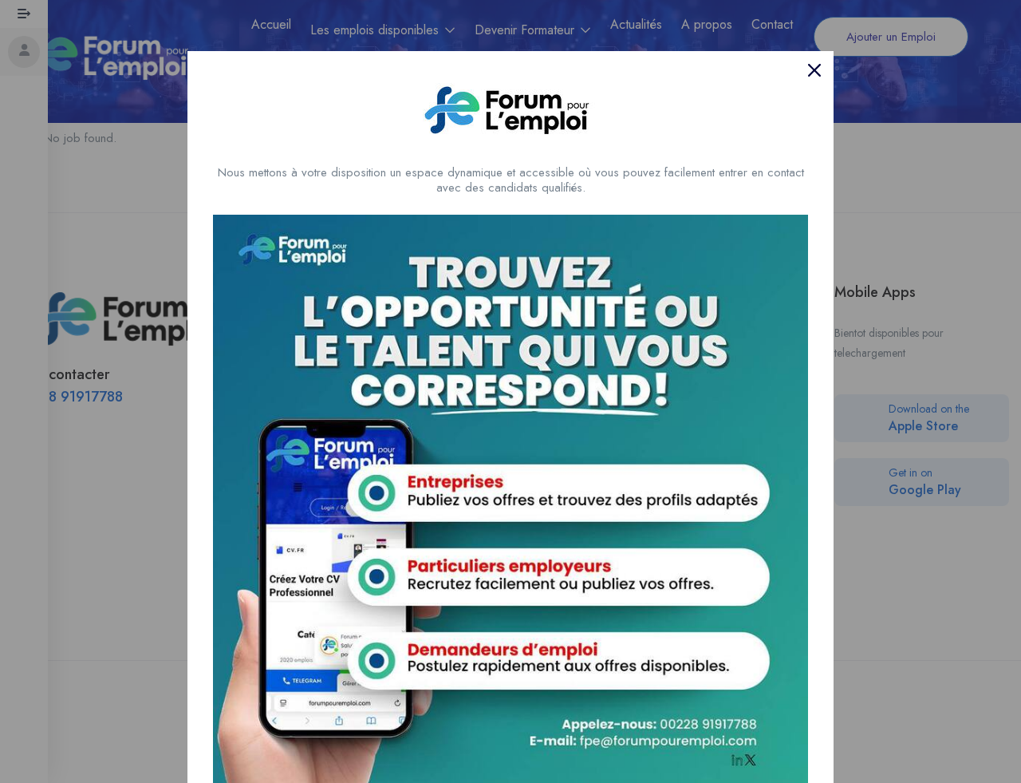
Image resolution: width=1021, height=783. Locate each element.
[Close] (814, 70)
